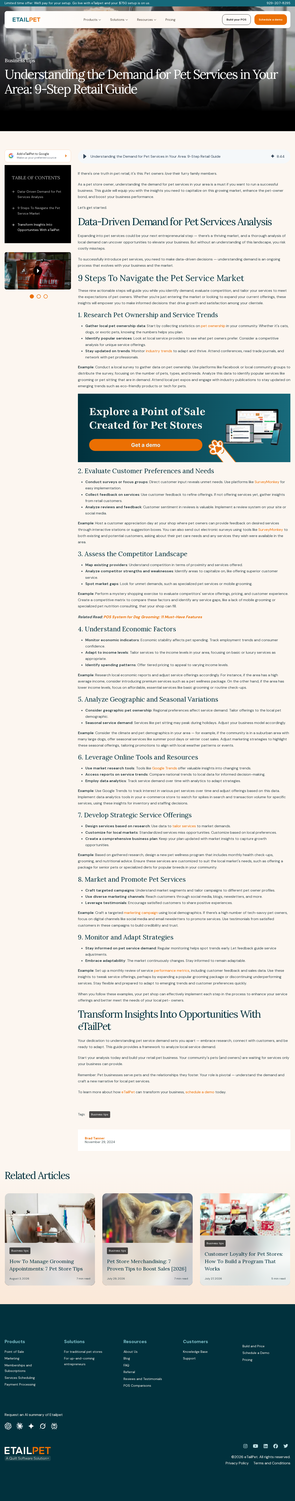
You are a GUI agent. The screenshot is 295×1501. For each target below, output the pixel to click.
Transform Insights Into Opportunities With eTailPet (38, 227)
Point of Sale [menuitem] (14, 1352)
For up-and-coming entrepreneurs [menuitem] (79, 1361)
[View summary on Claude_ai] (19, 1425)
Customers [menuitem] (195, 1341)
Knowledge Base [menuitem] (195, 1352)
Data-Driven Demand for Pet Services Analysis (39, 194)
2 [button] (38, 296)
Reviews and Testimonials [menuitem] (143, 1379)
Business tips (20, 60)
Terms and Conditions (271, 1463)
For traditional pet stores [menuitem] (83, 1352)
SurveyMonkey (267, 481)
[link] (26, 20)
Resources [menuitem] (135, 1341)
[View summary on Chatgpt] (8, 1425)
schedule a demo (200, 1092)
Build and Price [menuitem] (253, 1346)
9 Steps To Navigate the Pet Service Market (39, 211)
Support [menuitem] (189, 1358)
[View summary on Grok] (42, 1425)
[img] (272, 156)
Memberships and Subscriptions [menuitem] (18, 1368)
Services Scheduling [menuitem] (20, 1378)
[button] (84, 156)
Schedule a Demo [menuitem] (255, 1353)
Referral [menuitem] (129, 1372)
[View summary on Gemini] (31, 1425)
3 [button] (45, 296)
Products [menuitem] (15, 1341)
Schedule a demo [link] (271, 19)
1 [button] (31, 296)
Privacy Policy (237, 1463)
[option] (38, 271)
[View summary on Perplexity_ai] (54, 1425)
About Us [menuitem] (131, 1352)
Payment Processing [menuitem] (20, 1384)
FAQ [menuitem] (126, 1365)
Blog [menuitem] (127, 1358)
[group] (184, 156)
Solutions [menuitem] (74, 1341)
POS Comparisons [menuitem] (137, 1385)
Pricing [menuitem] (247, 1360)
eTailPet (128, 1092)
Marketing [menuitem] (12, 1358)
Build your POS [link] (236, 19)
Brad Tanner (95, 1138)
